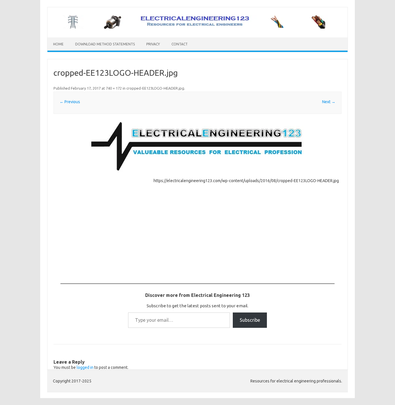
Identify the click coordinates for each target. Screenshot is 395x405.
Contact (179, 44)
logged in (85, 367)
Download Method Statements (105, 44)
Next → (328, 101)
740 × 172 (114, 88)
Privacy (153, 44)
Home (58, 44)
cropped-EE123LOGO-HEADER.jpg (155, 88)
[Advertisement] (102, 220)
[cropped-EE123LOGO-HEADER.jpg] (197, 147)
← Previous (70, 101)
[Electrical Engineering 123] (197, 27)
